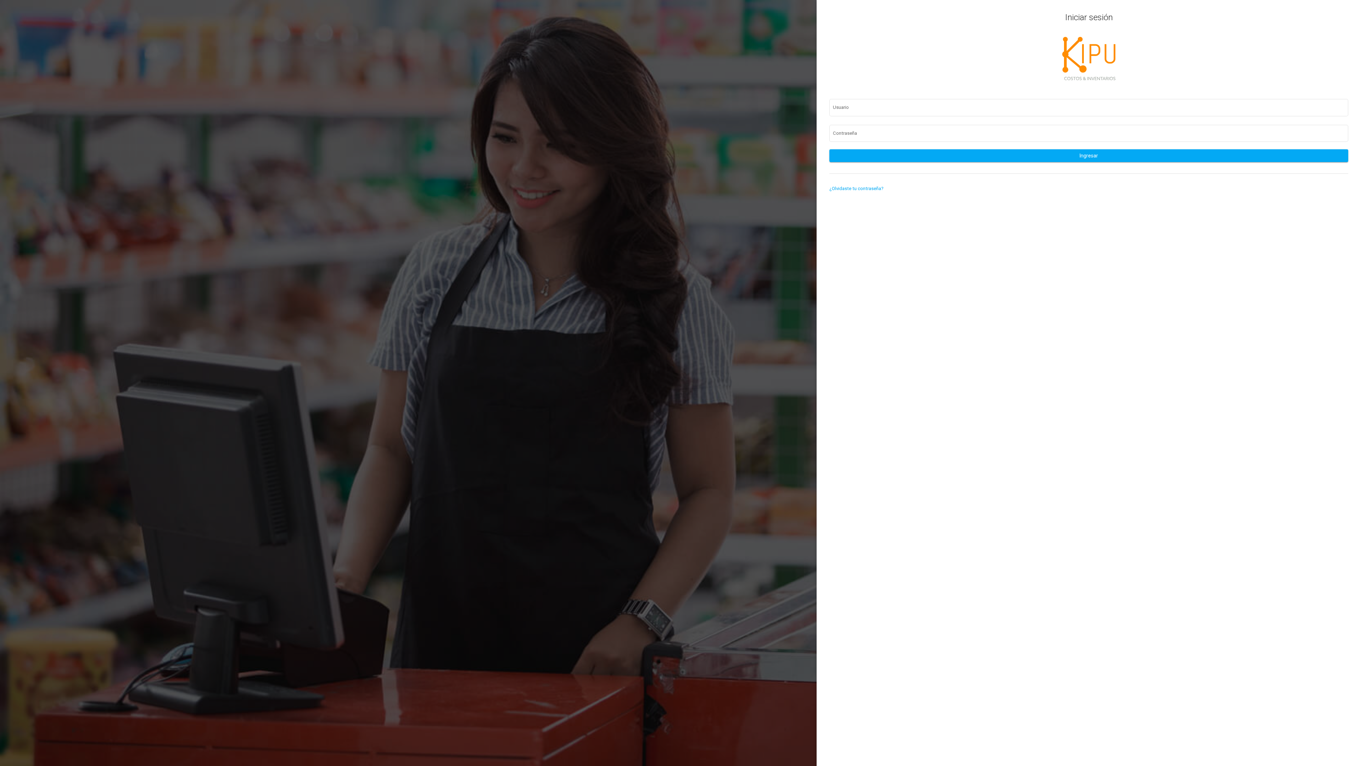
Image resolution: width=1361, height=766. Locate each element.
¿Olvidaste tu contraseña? (856, 188)
